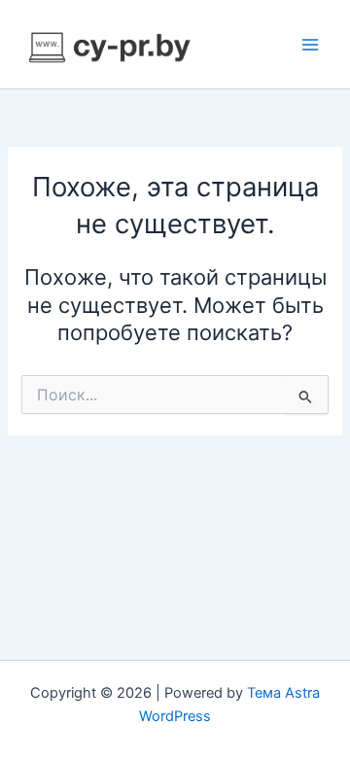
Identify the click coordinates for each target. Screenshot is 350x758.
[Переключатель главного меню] (310, 44)
